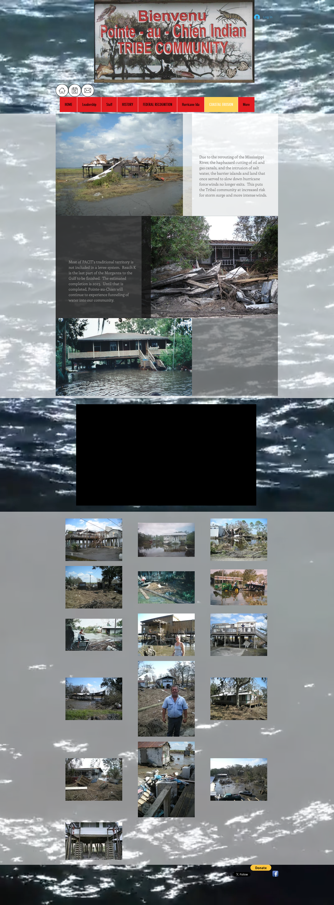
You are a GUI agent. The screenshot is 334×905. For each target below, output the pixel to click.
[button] (260, 868)
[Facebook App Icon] (275, 874)
